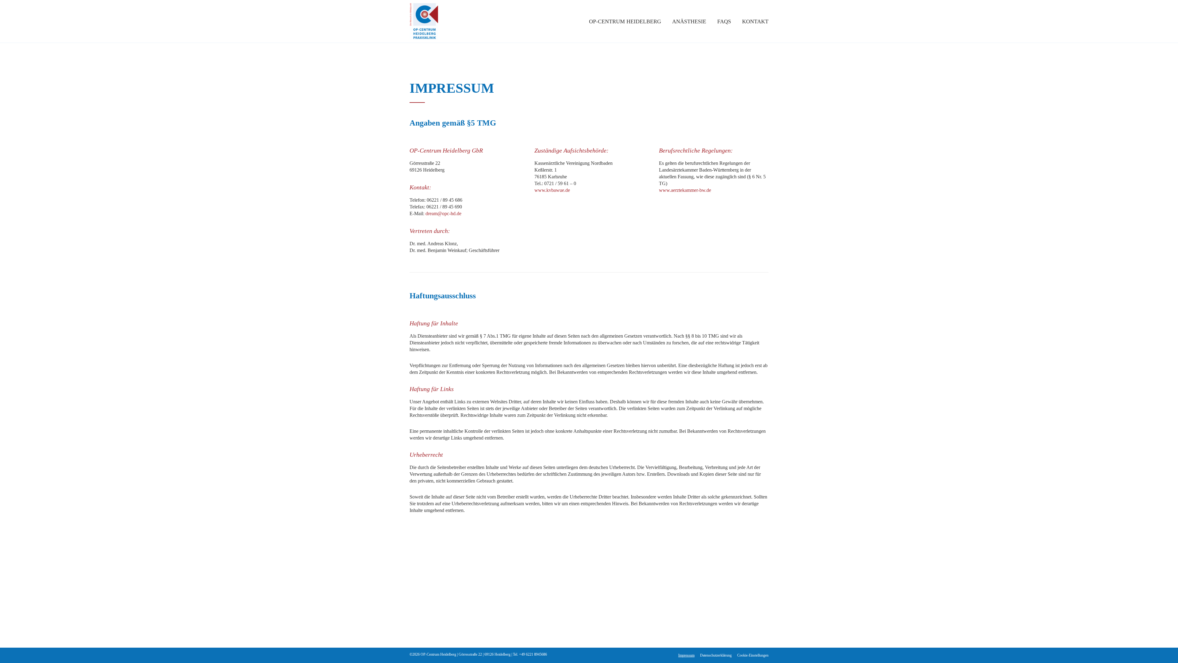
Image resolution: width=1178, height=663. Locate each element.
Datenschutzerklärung (716, 655)
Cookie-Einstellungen (752, 655)
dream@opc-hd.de (443, 213)
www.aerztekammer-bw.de (685, 190)
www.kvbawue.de (552, 190)
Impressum (686, 655)
